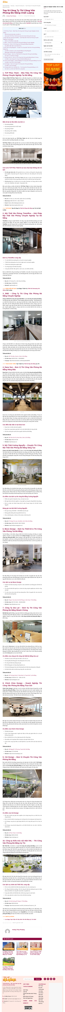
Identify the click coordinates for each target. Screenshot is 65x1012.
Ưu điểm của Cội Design (10, 65)
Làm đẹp (41, 991)
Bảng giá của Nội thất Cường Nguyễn (14, 52)
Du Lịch (40, 987)
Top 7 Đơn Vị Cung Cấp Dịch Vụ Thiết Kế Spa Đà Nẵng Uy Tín (22, 953)
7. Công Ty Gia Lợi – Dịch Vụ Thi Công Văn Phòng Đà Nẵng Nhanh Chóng (20, 57)
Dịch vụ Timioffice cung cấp (11, 40)
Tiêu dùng (41, 1001)
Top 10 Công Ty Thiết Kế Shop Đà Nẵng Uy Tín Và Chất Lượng (35, 953)
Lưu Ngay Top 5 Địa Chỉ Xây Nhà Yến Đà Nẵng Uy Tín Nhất (20, 919)
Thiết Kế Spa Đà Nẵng (30, 363)
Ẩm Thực (41, 985)
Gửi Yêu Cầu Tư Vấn (48, 59)
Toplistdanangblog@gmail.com (14, 998)
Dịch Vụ (40, 1003)
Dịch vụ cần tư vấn (48, 40)
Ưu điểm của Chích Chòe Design (12, 62)
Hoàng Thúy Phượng (11, 15)
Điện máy (41, 996)
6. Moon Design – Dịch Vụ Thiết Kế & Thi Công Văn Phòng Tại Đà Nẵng (20, 54)
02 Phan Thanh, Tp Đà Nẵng (15, 832)
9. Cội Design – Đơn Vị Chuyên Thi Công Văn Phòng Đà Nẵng (18, 63)
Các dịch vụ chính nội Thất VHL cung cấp (15, 68)
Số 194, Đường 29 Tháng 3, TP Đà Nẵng (18, 901)
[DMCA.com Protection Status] (28, 1007)
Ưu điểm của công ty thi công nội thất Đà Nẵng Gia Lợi (18, 59)
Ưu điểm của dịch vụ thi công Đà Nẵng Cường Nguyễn (18, 50)
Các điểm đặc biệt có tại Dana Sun (13, 45)
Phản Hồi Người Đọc (28, 998)
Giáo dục (41, 994)
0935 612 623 (14, 996)
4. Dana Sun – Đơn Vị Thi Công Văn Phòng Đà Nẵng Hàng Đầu (18, 44)
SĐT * (45, 34)
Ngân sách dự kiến (48, 45)
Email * (45, 28)
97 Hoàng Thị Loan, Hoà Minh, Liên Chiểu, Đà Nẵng (21, 521)
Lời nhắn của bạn (48, 51)
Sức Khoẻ (41, 992)
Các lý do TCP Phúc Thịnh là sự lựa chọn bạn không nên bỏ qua (20, 36)
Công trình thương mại (29, 15)
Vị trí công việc (47, 22)
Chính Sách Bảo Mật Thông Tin (29, 994)
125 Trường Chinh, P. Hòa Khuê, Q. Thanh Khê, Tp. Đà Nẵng (22, 675)
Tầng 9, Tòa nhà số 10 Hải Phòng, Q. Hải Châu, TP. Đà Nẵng (22, 600)
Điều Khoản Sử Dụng (28, 996)
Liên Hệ (25, 991)
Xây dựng (41, 998)
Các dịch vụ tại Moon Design (12, 55)
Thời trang (41, 989)
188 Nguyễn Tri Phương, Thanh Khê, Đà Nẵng (19, 749)
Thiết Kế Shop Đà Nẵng (26, 208)
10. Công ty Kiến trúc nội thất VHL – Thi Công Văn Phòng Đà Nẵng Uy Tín (20, 67)
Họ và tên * (46, 16)
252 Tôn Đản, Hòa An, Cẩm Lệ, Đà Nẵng (17, 356)
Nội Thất (41, 999)
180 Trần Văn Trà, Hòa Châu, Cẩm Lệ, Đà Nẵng (19, 437)
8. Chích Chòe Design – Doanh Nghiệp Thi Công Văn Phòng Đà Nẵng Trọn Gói (22, 60)
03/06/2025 (20, 15)
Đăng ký (38, 979)
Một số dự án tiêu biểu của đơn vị (13, 34)
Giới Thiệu (25, 989)
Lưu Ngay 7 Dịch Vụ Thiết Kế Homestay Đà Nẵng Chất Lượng (8, 968)
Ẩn (24, 28)
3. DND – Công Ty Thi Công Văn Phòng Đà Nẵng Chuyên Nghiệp (19, 42)
